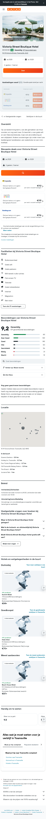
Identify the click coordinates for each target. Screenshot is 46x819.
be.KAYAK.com (8, 810)
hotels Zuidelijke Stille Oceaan (30, 810)
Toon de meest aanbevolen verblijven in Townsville (35, 656)
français (24, 4)
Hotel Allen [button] (6, 640)
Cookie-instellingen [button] (7, 240)
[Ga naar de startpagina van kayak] (14, 9)
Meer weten (7, 230)
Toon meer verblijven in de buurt (36, 566)
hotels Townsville (37, 812)
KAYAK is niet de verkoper (12, 792)
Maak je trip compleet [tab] (12, 745)
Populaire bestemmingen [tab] (33, 745)
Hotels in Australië (6, 812)
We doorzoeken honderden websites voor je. (20, 795)
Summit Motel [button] (7, 595)
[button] (43, 3)
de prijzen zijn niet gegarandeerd (12, 785)
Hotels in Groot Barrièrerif (22, 812)
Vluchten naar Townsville (14, 757)
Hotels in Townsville (12, 763)
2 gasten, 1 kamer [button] (11, 65)
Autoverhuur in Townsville (14, 760)
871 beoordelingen (29, 50)
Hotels (17, 810)
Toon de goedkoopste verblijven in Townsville (37, 611)
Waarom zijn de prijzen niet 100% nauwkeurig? (20, 799)
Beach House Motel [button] (9, 685)
